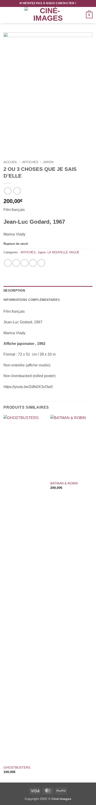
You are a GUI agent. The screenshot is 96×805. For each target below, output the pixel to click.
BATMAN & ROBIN (64, 483)
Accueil (10, 162)
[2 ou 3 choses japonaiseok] (48, 95)
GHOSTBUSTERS (16, 767)
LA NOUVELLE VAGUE (63, 252)
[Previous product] (17, 190)
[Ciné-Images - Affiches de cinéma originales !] (48, 15)
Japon (48, 162)
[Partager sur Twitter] (24, 263)
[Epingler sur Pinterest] (33, 263)
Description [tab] (14, 290)
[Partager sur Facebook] (16, 263)
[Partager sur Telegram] (41, 263)
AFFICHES (30, 162)
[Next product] (7, 190)
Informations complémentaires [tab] (31, 300)
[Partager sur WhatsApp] (8, 263)
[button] (6, 15)
